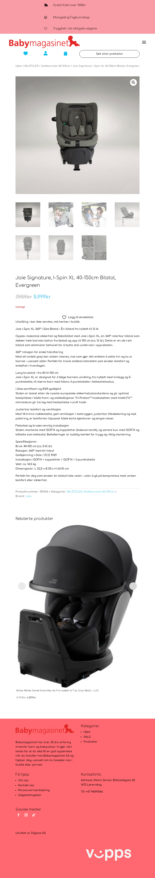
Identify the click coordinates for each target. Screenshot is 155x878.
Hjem (19, 66)
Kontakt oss (26, 785)
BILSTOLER (31, 66)
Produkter (91, 741)
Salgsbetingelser (30, 795)
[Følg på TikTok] (34, 815)
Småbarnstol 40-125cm (55, 66)
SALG (87, 736)
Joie (28, 496)
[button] (133, 82)
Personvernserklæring (34, 790)
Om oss (23, 780)
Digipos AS (38, 833)
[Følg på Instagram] (26, 815)
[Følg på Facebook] (19, 815)
